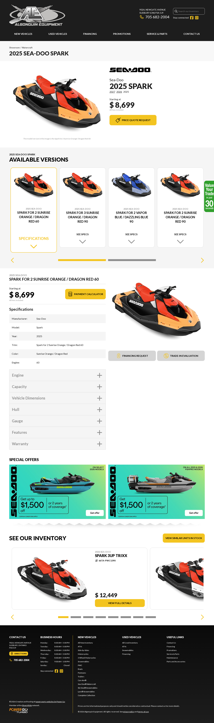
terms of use (143, 711)
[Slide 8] (151, 617)
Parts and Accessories (176, 661)
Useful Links (175, 637)
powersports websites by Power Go (50, 701)
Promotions (122, 33)
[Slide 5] (113, 617)
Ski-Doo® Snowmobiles (87, 688)
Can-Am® (82, 680)
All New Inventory (85, 643)
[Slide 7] (138, 617)
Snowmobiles (83, 661)
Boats (80, 669)
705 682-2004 (157, 17)
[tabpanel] (55, 654)
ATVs (80, 646)
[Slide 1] (82, 260)
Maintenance (172, 658)
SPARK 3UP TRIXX (111, 555)
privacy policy (128, 711)
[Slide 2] (132, 260)
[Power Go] (37, 710)
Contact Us (191, 33)
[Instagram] (197, 18)
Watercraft (27, 47)
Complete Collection (86, 695)
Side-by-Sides (83, 650)
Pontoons (82, 673)
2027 (112, 91)
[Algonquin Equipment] (37, 15)
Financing (90, 33)
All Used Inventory (130, 643)
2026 (119, 91)
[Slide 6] (126, 617)
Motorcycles (83, 654)
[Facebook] (192, 18)
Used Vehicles (57, 33)
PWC (80, 665)
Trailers (81, 676)
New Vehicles (23, 33)
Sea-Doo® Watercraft (87, 684)
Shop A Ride (27, 705)
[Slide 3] (88, 617)
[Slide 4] (101, 617)
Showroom (14, 47)
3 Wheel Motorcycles (87, 658)
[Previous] (12, 260)
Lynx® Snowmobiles (86, 691)
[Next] (201, 260)
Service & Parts (157, 33)
